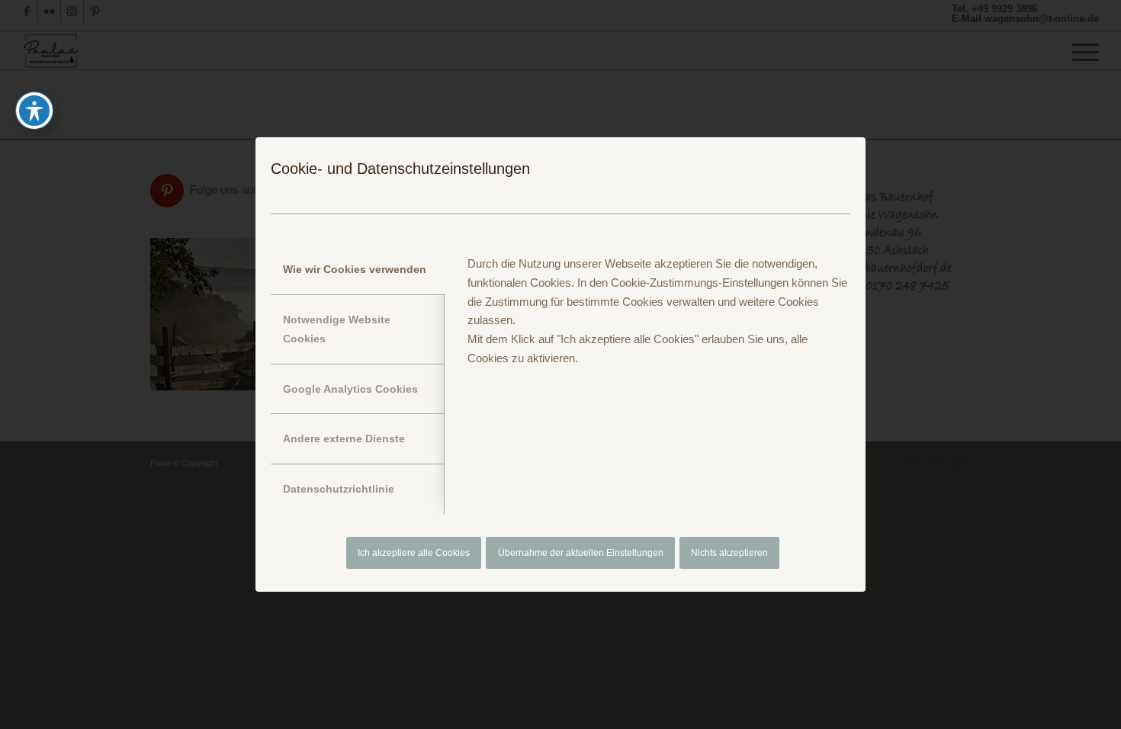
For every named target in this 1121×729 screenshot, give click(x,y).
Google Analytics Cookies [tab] (350, 389)
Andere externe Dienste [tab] (344, 438)
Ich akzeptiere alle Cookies (414, 553)
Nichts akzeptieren (729, 553)
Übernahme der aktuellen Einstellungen (580, 553)
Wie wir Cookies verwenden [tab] (354, 269)
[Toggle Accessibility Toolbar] (34, 110)
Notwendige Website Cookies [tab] (336, 329)
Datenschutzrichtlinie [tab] (338, 489)
